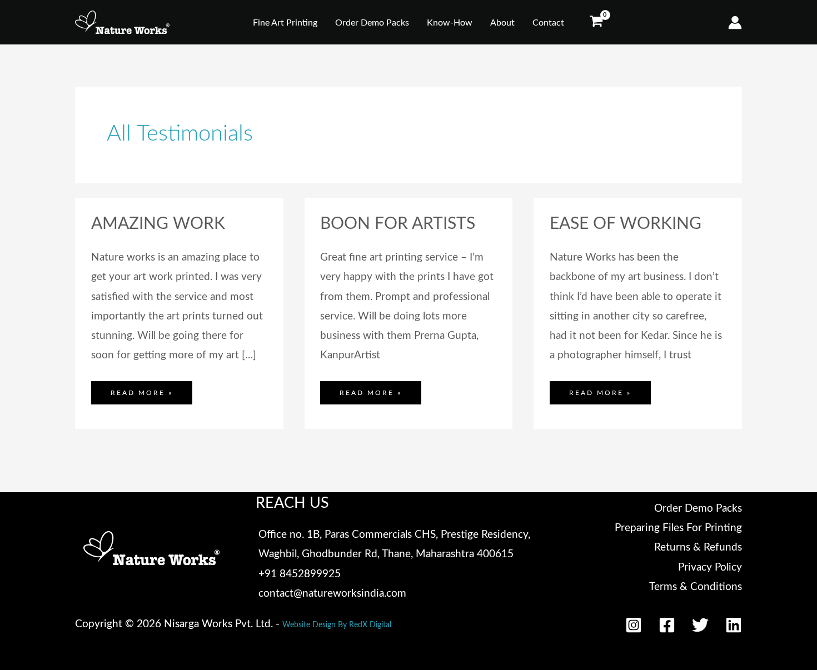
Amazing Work (158, 224)
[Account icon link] (735, 22)
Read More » (141, 388)
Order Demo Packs (698, 508)
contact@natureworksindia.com (332, 593)
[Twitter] (700, 625)
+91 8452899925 (299, 574)
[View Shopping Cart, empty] (595, 22)
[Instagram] (633, 625)
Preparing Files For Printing (678, 528)
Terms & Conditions (695, 587)
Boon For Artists (397, 224)
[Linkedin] (733, 625)
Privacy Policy (710, 567)
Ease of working (625, 224)
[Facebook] (667, 625)
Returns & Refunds (698, 547)
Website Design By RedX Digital (336, 625)
